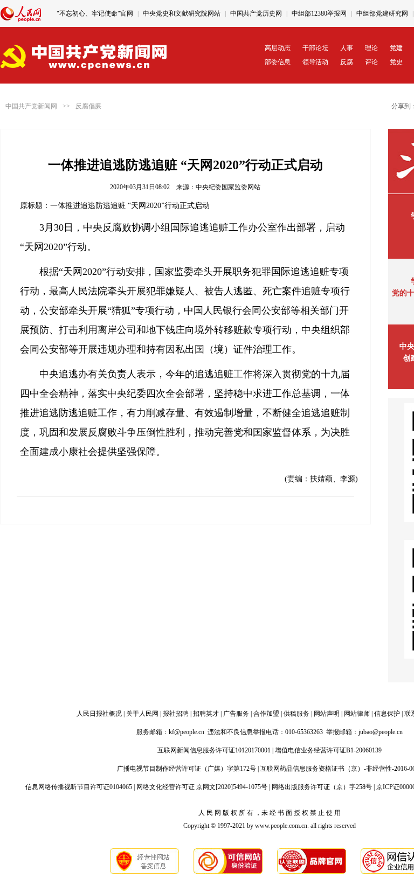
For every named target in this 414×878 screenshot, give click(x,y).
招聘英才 (206, 713)
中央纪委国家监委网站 (228, 187)
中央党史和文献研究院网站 (181, 13)
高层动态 (278, 48)
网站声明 (327, 713)
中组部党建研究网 (382, 13)
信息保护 (387, 713)
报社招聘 (176, 713)
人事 (346, 48)
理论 (371, 48)
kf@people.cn (186, 732)
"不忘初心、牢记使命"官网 (95, 13)
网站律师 (357, 713)
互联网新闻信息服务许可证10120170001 (214, 750)
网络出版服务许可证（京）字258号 (322, 787)
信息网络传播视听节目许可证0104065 (78, 787)
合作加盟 (266, 713)
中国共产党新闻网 (31, 106)
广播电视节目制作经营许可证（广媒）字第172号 (186, 768)
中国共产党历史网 (256, 13)
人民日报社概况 (99, 713)
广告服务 (236, 713)
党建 (396, 48)
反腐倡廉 (88, 106)
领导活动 (315, 62)
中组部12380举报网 (319, 13)
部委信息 (278, 62)
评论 (371, 62)
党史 (396, 62)
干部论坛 (315, 48)
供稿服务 (296, 713)
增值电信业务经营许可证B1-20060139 (328, 750)
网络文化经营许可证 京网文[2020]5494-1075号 (201, 787)
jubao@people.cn (380, 732)
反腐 (346, 62)
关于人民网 (142, 713)
